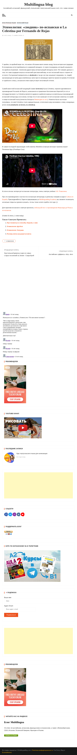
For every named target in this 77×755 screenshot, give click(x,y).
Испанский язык (22, 23)
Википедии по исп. (41, 99)
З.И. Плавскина (61, 191)
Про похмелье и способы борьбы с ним (22, 223)
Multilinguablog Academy (47, 199)
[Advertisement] (38, 485)
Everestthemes (7, 752)
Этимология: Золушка (15, 230)
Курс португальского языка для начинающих (32, 453)
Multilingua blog (38, 4)
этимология (10, 241)
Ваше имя (7, 597)
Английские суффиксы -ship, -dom (61, 254)
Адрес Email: (8, 606)
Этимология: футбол (15, 226)
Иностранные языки (9, 23)
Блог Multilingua (14, 722)
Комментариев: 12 (18, 35)
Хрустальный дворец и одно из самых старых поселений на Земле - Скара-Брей (19, 254)
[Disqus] (38, 286)
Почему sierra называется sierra (19, 234)
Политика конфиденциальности (42, 750)
